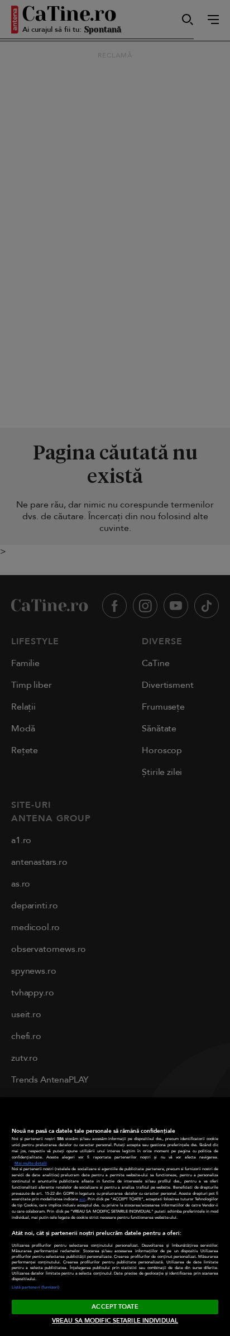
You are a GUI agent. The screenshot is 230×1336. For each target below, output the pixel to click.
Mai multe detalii (31, 1163)
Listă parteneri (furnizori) (36, 1287)
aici (82, 1199)
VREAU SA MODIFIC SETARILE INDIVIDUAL (115, 1320)
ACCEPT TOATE (115, 1307)
